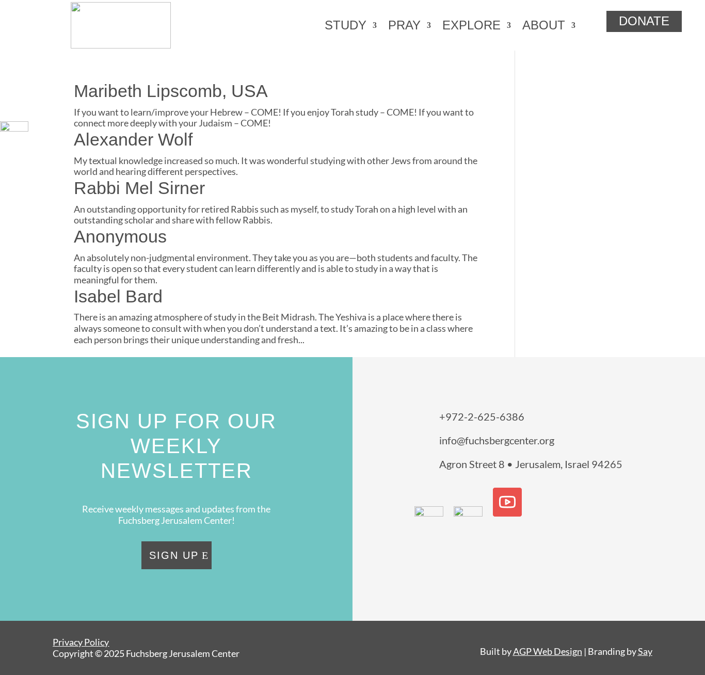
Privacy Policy (81, 642)
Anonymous (120, 236)
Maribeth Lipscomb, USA (171, 91)
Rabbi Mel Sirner (139, 188)
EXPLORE (471, 25)
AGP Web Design (547, 651)
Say (645, 651)
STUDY (345, 25)
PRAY (404, 25)
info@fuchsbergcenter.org (496, 440)
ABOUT (543, 25)
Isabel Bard (118, 296)
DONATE (644, 21)
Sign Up (174, 555)
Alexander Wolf (133, 139)
